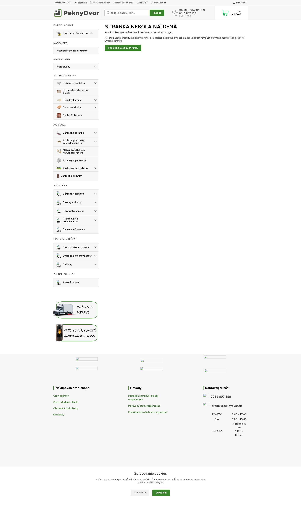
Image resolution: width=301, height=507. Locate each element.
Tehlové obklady (72, 115)
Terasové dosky (72, 107)
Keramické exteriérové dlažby (76, 92)
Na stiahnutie (81, 2)
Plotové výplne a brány (76, 247)
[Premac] (87, 360)
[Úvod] (77, 13)
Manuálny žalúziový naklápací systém (74, 151)
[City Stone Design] (152, 360)
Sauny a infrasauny (74, 229)
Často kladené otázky (100, 2)
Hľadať (157, 13)
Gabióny (67, 264)
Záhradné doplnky (71, 175)
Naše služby (63, 66)
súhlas (136, 479)
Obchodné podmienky (123, 2)
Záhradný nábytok (73, 193)
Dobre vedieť (157, 2)
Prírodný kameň (72, 100)
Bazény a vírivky (72, 202)
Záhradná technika (73, 132)
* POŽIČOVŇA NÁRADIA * (77, 33)
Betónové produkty (74, 83)
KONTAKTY (142, 2)
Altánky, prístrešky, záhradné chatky (74, 142)
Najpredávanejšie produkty (72, 50)
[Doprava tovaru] (76, 309)
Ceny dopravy (61, 395)
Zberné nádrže (71, 282)
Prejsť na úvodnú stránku (123, 48)
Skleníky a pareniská (74, 160)
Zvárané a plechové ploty (77, 255)
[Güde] (215, 360)
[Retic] (215, 371)
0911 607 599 (187, 13)
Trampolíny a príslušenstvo (70, 220)
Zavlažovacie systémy (75, 168)
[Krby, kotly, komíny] (76, 332)
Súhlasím (161, 492)
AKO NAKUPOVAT (63, 2)
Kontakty (58, 414)
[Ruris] (87, 371)
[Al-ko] (151, 371)
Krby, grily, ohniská (73, 211)
